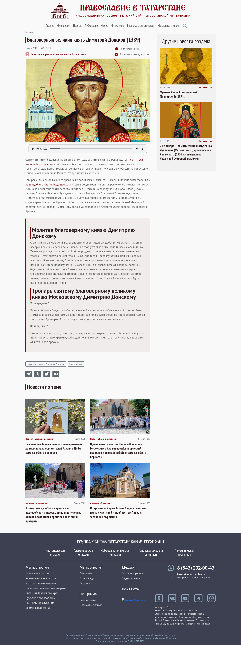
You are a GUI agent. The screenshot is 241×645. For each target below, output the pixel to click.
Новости (77, 26)
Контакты (131, 588)
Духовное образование (40, 598)
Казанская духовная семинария (151, 552)
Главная (29, 32)
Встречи (85, 583)
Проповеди (87, 578)
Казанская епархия (37, 573)
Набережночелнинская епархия (115, 552)
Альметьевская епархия (83, 552)
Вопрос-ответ (89, 600)
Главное (50, 26)
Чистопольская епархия (55, 552)
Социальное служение (39, 602)
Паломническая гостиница (184, 552)
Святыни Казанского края (42, 593)
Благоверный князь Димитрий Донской (45, 364)
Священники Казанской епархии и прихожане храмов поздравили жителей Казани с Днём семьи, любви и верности (53, 448)
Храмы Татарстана (37, 607)
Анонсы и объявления (36, 503)
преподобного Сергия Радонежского (48, 184)
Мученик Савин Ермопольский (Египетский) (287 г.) (178, 94)
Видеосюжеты (131, 578)
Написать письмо (91, 605)
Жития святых (205, 87)
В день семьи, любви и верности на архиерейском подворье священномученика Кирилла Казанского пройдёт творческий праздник (53, 514)
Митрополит (63, 26)
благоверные (75, 364)
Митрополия (117, 26)
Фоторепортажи (132, 573)
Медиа (104, 26)
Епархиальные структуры (141, 26)
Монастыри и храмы (169, 26)
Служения (86, 573)
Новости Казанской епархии (39, 439)
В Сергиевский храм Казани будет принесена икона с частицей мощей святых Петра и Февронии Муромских (118, 512)
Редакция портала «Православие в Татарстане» (58, 54)
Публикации (91, 26)
